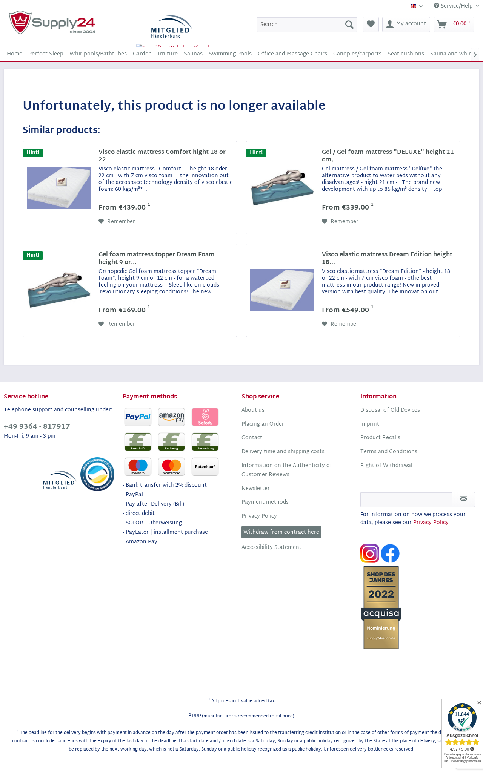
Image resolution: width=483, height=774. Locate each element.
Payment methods (265, 502)
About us (253, 410)
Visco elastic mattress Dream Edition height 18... (387, 259)
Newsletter (256, 489)
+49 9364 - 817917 (37, 427)
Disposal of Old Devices (390, 410)
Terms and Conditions (388, 452)
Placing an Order (263, 424)
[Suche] (349, 24)
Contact (252, 438)
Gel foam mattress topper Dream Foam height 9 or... (156, 259)
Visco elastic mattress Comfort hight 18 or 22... (162, 156)
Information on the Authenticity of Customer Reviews (287, 470)
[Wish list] (371, 24)
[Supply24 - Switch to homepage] (52, 22)
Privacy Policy (259, 516)
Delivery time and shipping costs (283, 452)
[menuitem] (307, 24)
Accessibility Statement (271, 547)
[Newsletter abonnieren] (463, 499)
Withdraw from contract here (281, 532)
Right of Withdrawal (386, 466)
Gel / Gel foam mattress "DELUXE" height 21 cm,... (388, 156)
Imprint (369, 424)
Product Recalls (380, 438)
